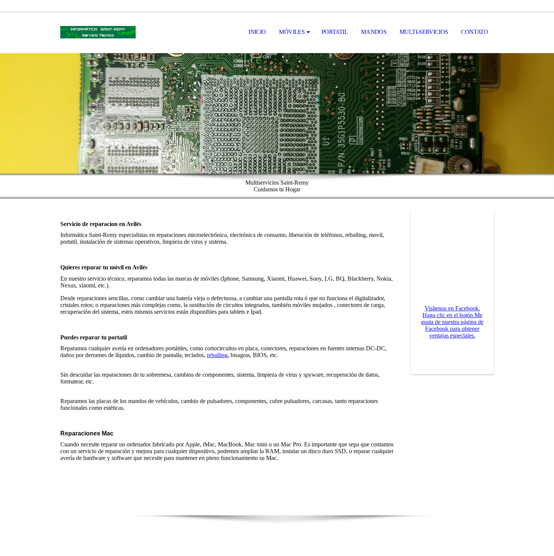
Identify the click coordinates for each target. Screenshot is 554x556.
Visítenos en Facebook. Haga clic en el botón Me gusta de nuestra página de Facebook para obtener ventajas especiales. (452, 322)
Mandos (373, 32)
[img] (98, 32)
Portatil (334, 32)
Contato (474, 32)
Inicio (257, 32)
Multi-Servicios (423, 32)
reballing (217, 355)
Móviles (292, 32)
